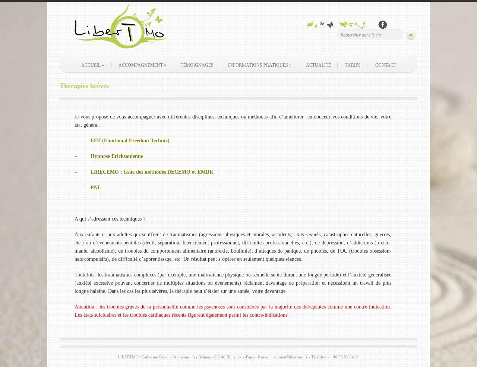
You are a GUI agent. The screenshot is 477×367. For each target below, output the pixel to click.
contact (385, 65)
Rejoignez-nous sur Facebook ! (382, 24)
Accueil (92, 65)
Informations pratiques (259, 65)
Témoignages (197, 65)
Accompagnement (142, 65)
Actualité (318, 65)
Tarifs (353, 65)
